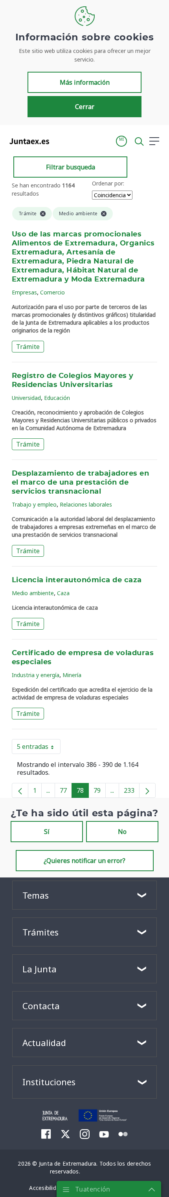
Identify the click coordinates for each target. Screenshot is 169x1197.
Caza (63, 593)
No (122, 831)
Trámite (28, 346)
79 (100, 792)
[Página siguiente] (147, 790)
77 (66, 792)
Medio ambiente (33, 593)
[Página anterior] (20, 790)
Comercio (52, 292)
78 (83, 792)
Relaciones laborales (86, 504)
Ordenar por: (108, 183)
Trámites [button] (40, 932)
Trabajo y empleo (34, 504)
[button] (121, 141)
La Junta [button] (39, 969)
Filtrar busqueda (70, 167)
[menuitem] (46, 1134)
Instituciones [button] (48, 1082)
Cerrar (84, 106)
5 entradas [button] (39, 748)
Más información (85, 82)
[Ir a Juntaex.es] (27, 141)
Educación (57, 397)
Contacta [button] (41, 1006)
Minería (71, 675)
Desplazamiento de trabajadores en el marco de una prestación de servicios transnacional (80, 482)
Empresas (24, 292)
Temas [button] (35, 895)
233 (132, 792)
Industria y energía (35, 675)
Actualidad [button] (44, 1042)
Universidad (26, 397)
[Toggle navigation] (60, 141)
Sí (47, 831)
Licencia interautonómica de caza (77, 580)
